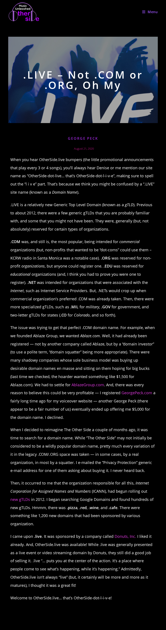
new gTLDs (20, 499)
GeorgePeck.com (136, 392)
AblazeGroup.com (88, 384)
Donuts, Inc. (125, 536)
